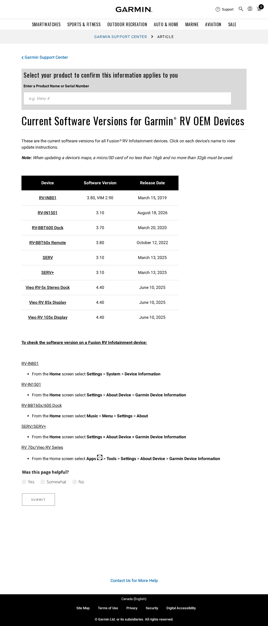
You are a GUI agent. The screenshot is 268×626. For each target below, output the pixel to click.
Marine (192, 24)
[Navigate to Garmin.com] (134, 9)
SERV (48, 257)
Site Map (83, 608)
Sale (232, 24)
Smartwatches (46, 24)
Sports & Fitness (83, 24)
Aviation (213, 24)
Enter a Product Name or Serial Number (56, 86)
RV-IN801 (48, 197)
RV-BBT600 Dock (47, 227)
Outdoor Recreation (127, 24)
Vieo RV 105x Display (48, 317)
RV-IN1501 (48, 212)
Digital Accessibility (181, 608)
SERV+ (47, 272)
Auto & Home (166, 24)
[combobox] (127, 98)
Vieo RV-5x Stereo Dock (48, 287)
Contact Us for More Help (134, 580)
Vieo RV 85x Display (47, 302)
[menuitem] (225, 9)
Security (152, 608)
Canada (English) (134, 599)
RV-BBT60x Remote (47, 242)
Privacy (131, 608)
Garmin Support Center (120, 37)
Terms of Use (108, 608)
